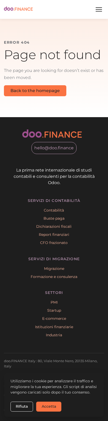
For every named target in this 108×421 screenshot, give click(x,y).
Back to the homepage (35, 90)
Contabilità (54, 210)
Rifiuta (22, 406)
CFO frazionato (54, 242)
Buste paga (54, 218)
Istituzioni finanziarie (54, 327)
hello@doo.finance (54, 147)
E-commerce (54, 318)
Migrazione (54, 268)
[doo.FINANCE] (18, 9)
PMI (54, 302)
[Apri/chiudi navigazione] (99, 9)
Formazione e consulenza (54, 276)
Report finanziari (54, 234)
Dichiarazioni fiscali (54, 226)
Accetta (49, 406)
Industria (54, 335)
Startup (54, 310)
